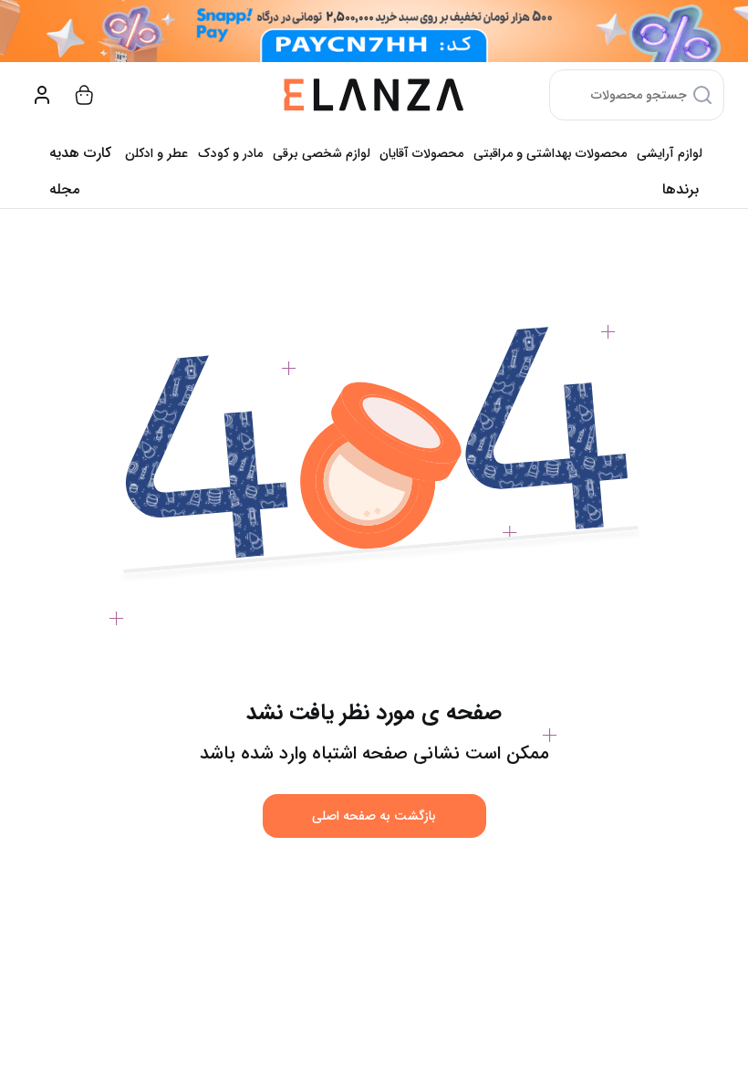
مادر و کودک (230, 153)
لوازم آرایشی (669, 153)
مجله (64, 189)
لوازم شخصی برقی (321, 153)
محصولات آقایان (421, 153)
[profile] (42, 94)
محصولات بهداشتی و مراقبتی (550, 153)
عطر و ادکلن (156, 153)
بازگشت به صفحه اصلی (374, 816)
